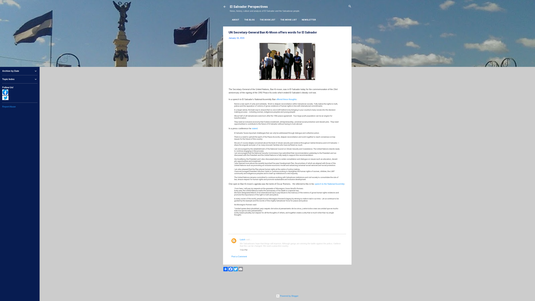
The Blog (249, 20)
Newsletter (309, 20)
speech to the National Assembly (329, 184)
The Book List (267, 20)
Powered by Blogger (288, 296)
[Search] (350, 6)
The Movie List (288, 20)
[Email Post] (236, 229)
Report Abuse (9, 106)
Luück (242, 239)
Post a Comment (239, 256)
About (235, 20)
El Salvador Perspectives (249, 7)
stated (254, 128)
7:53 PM (243, 250)
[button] (344, 32)
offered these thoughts (286, 99)
